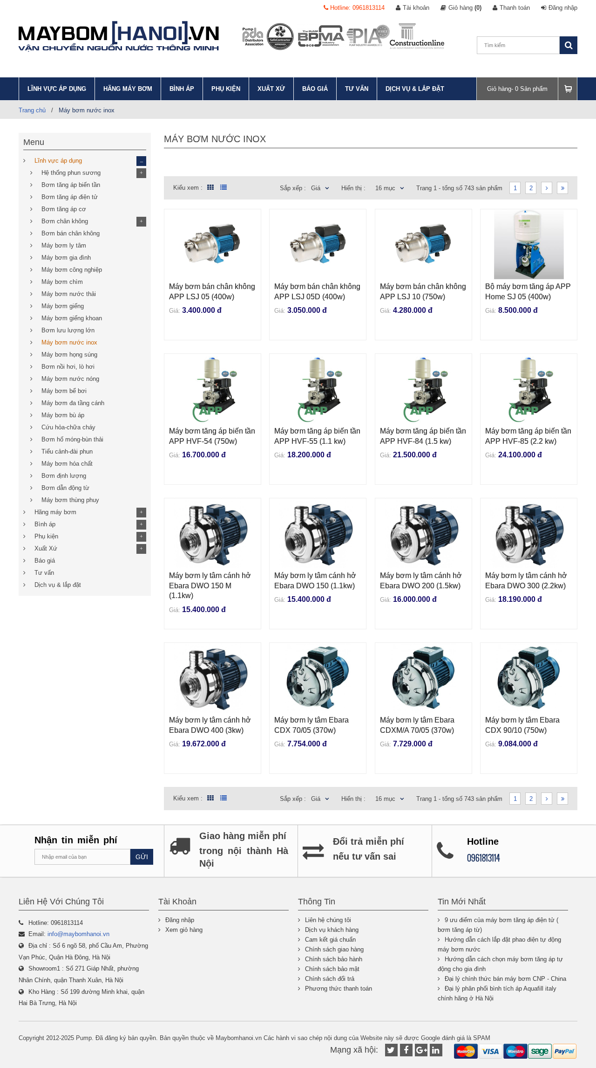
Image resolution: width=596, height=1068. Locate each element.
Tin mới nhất (462, 901)
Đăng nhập (563, 7)
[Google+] (421, 1050)
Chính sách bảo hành (333, 959)
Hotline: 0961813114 (356, 7)
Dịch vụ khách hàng (332, 929)
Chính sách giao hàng (334, 949)
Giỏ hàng (464, 7)
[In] (436, 1050)
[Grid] (209, 187)
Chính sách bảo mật (332, 968)
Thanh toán (515, 7)
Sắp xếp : (293, 188)
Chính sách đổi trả (329, 978)
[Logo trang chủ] (119, 36)
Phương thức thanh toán (338, 988)
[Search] (568, 45)
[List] (223, 187)
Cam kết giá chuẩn (330, 939)
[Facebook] (406, 1050)
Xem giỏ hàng (184, 929)
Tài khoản (416, 7)
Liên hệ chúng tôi (328, 919)
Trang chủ (32, 110)
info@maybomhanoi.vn (78, 933)
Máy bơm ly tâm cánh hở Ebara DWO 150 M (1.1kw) (210, 585)
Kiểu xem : (188, 187)
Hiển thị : (353, 188)
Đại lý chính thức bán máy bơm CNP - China (505, 978)
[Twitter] (391, 1050)
